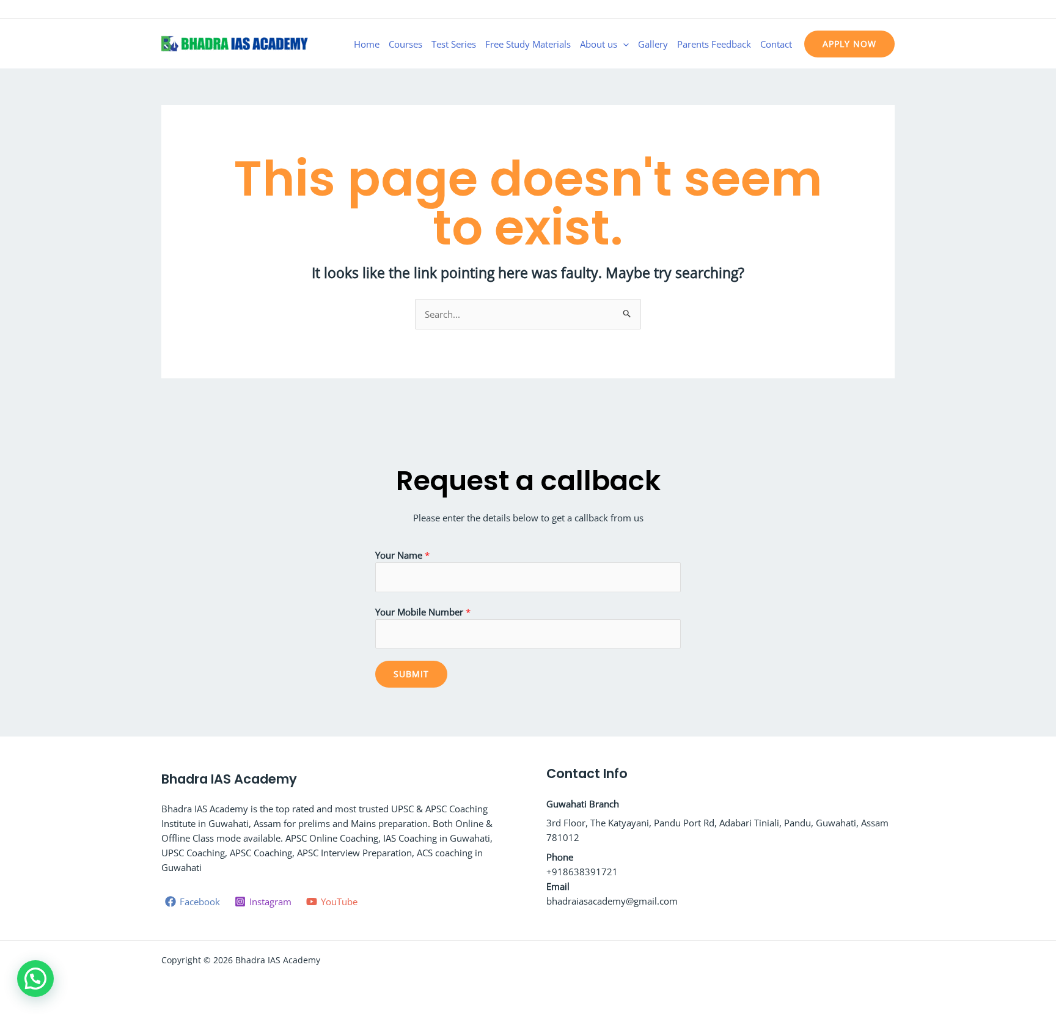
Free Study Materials (528, 44)
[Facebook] (852, 10)
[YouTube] (889, 10)
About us (598, 44)
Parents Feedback (714, 44)
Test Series (453, 44)
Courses (405, 44)
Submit (411, 674)
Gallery (653, 44)
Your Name (402, 555)
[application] (623, 44)
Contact (776, 44)
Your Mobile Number (423, 612)
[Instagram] (870, 10)
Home (367, 44)
